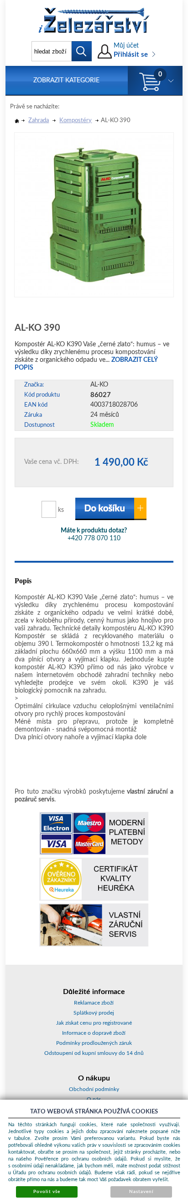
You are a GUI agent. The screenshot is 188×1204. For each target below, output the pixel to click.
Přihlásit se (131, 54)
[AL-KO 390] (94, 214)
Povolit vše (46, 1191)
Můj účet (126, 46)
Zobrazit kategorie (66, 80)
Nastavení (141, 1191)
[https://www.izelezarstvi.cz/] (93, 20)
